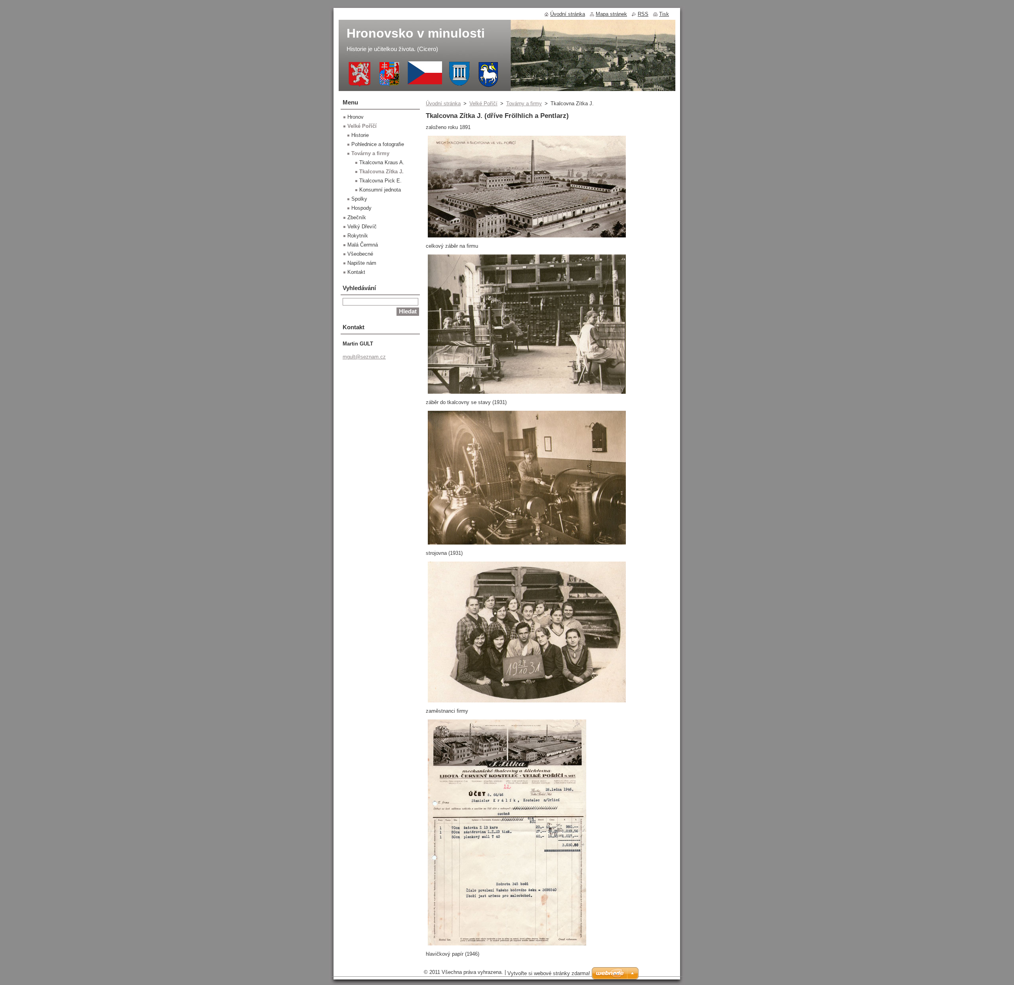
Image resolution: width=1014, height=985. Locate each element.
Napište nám (361, 263)
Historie (360, 135)
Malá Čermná (362, 245)
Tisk (664, 14)
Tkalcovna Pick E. (380, 181)
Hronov (355, 117)
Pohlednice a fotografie (377, 144)
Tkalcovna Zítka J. (381, 172)
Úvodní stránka (443, 103)
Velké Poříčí (483, 103)
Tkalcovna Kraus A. (381, 162)
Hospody (361, 208)
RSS (643, 14)
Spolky (359, 199)
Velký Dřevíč (362, 227)
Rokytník (357, 236)
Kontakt (356, 272)
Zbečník (356, 217)
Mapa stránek (611, 14)
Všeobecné (360, 254)
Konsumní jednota (380, 190)
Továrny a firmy (524, 103)
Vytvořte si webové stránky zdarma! (548, 973)
